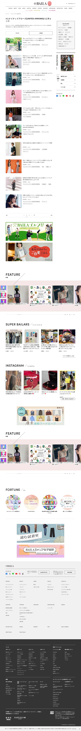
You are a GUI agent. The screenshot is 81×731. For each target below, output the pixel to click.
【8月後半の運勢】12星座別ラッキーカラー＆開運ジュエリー (18, 304)
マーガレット (31, 661)
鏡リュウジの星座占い (67, 511)
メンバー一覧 (49, 607)
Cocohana (42, 667)
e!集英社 (18, 700)
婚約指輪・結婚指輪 (9, 607)
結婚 (6, 612)
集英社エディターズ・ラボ (69, 686)
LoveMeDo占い (22, 616)
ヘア (20, 594)
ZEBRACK (8, 663)
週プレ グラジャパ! (68, 656)
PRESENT (70, 8)
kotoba (18, 698)
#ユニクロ (66, 43)
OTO (54, 684)
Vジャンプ (8, 656)
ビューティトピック (23, 584)
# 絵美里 (43, 114)
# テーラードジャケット (27, 203)
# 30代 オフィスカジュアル (28, 134)
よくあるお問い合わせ (18, 711)
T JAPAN (54, 665)
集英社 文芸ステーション (10, 688)
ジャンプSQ (8, 654)
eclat (54, 663)
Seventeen (55, 652)
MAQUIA (54, 657)
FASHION (10, 8)
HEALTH (23, 8)
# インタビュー (45, 97)
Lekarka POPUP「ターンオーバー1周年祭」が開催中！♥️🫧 (31, 392)
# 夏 (43, 166)
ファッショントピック (9, 584)
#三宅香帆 (67, 39)
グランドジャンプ (20, 672)
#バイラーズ (68, 32)
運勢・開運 (21, 621)
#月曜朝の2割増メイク (62, 46)
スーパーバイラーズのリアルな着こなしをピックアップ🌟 (67, 392)
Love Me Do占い (31, 511)
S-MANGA (8, 667)
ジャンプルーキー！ (9, 665)
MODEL (65, 8)
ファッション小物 (9, 589)
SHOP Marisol (55, 698)
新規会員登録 (69, 572)
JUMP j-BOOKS (32, 687)
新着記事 (17, 33)
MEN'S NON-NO (56, 669)
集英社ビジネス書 (20, 691)
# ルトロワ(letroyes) (27, 116)
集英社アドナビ (67, 684)
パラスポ (66, 659)
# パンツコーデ (26, 81)
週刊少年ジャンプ (9, 652)
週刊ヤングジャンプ (21, 663)
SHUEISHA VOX (56, 694)
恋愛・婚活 (7, 615)
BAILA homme (44, 10)
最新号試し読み (64, 76)
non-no (54, 654)
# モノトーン (25, 151)
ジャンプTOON (8, 661)
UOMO (54, 671)
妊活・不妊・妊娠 (50, 589)
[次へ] (75, 380)
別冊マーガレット (32, 663)
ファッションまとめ (9, 599)
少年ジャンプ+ (8, 659)
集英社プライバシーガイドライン (30, 711)
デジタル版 (63, 87)
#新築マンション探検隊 (63, 36)
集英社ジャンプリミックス (11, 669)
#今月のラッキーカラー (67, 41)
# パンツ (43, 79)
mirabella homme (56, 704)
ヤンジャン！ (19, 668)
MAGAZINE (45, 8)
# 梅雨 (49, 184)
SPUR (54, 659)
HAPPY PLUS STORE (57, 692)
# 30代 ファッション (46, 62)
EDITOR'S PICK (9, 626)
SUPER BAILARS (52, 8)
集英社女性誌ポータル (71, 3)
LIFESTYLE (29, 8)
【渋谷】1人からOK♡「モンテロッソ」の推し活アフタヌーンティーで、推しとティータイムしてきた (67, 346)
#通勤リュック (61, 32)
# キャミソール (45, 44)
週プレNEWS (67, 654)
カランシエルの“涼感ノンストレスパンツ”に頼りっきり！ (40, 304)
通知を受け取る (44, 572)
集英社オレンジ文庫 (32, 685)
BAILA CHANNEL (65, 626)
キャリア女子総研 (29, 10)
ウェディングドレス (9, 610)
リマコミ (30, 667)
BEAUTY (15, 8)
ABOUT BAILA (9, 632)
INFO (48, 626)
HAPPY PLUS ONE (56, 667)
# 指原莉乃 (44, 184)
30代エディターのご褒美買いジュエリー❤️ (49, 392)
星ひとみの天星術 (23, 619)
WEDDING (34, 8)
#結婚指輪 (69, 27)
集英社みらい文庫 (43, 684)
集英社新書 (19, 693)
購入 (62, 83)
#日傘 (66, 34)
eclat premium (55, 700)
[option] (18, 297)
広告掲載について (9, 711)
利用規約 (39, 711)
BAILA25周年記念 (52, 10)
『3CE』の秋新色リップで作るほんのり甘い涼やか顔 (62, 304)
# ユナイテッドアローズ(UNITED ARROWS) (31, 44)
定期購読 (62, 79)
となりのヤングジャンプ (21, 670)
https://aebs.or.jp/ (66, 718)
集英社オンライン (56, 673)
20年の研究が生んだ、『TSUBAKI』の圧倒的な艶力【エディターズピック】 (13, 393)
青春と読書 (8, 692)
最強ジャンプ (8, 657)
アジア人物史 (8, 694)
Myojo (66, 652)
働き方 (35, 584)
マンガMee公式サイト (33, 665)
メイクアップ (22, 589)
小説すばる (8, 686)
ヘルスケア (49, 584)
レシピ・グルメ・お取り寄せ (65, 589)
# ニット (25, 46)
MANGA (63, 604)
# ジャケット (44, 201)
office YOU (42, 669)
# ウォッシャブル (45, 131)
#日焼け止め (61, 43)
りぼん (30, 659)
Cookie (41, 665)
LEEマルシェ (55, 696)
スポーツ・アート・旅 (64, 594)
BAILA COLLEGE (37, 10)
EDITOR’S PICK (60, 8)
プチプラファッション (9, 594)
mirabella (54, 702)
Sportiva (66, 657)
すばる (7, 684)
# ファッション (26, 64)
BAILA (54, 656)
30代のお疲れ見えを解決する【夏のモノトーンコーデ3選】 (37, 143)
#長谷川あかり (61, 39)
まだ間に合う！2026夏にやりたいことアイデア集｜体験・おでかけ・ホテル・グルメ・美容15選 (49, 346)
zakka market (55, 705)
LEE (54, 661)
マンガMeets (31, 669)
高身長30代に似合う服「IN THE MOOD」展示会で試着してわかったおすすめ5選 (14, 346)
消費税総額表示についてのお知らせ (12, 713)
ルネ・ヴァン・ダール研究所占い (13, 511)
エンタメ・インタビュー (65, 584)
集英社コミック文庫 (9, 671)
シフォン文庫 (31, 695)
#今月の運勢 (61, 34)
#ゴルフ (60, 41)
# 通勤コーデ (48, 166)
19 (34, 215)
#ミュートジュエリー (62, 27)
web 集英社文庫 (9, 690)
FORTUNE (40, 8)
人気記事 (41, 33)
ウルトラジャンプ (20, 674)
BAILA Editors (23, 632)
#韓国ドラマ (71, 36)
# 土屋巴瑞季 (44, 149)
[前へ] (5, 380)
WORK (19, 8)
